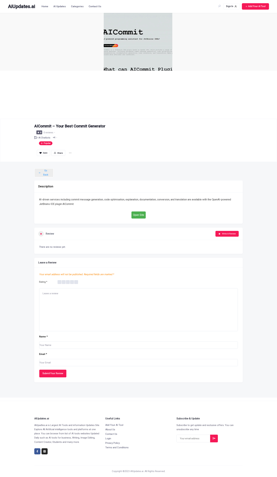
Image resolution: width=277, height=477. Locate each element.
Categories (77, 6)
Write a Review (229, 233)
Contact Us (95, 6)
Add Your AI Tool (114, 425)
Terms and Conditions (117, 447)
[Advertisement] (138, 94)
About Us (110, 429)
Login (108, 438)
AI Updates (59, 6)
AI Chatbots (44, 137)
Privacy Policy (112, 443)
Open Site (138, 214)
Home (45, 6)
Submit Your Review (52, 373)
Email (43, 354)
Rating (43, 282)
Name (43, 336)
